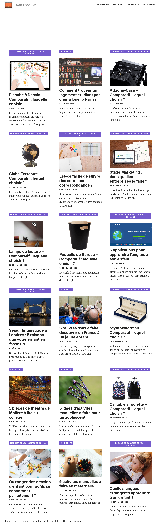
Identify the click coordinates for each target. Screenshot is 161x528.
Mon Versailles (25, 5)
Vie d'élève (66, 52)
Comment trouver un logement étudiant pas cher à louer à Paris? (79, 95)
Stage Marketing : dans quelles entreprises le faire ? (128, 176)
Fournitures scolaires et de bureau (130, 52)
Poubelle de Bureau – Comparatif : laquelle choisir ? (78, 259)
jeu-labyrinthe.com (61, 521)
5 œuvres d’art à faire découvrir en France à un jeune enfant (79, 332)
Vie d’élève (149, 5)
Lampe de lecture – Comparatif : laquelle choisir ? (28, 256)
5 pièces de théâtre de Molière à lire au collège (29, 413)
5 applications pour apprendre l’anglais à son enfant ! (129, 254)
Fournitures (102, 5)
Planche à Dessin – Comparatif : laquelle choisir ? (28, 99)
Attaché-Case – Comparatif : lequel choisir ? (127, 95)
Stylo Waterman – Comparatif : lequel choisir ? (127, 332)
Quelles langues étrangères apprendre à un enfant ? (130, 493)
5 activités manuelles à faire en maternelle (80, 483)
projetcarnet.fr (40, 521)
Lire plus (39, 124)
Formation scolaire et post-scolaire (30, 53)
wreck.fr (79, 521)
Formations (133, 5)
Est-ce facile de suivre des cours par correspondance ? (79, 181)
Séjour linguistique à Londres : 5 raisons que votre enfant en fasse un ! (28, 337)
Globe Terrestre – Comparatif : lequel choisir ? (26, 178)
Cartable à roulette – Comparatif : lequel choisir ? (128, 409)
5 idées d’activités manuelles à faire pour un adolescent (79, 413)
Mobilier (118, 5)
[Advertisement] (80, 28)
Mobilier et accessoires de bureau (28, 133)
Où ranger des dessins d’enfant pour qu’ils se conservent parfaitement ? (30, 489)
